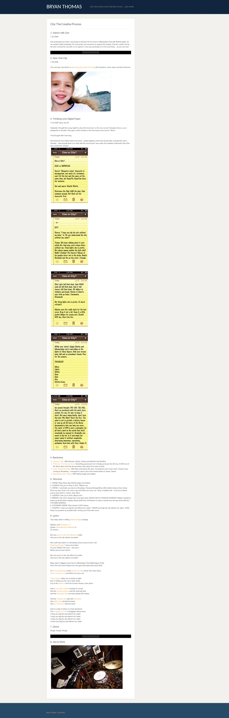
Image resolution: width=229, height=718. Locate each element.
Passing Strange (57, 545)
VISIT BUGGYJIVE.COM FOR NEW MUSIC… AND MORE (112, 7)
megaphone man (60, 611)
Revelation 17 (65, 525)
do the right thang (59, 571)
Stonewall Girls (62, 594)
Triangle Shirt (62, 599)
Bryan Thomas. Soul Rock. (56, 712)
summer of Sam (77, 571)
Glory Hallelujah (69, 527)
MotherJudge (75, 520)
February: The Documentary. (64, 464)
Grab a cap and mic (57, 573)
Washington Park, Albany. (62, 474)
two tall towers (59, 604)
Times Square (55, 578)
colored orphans (63, 591)
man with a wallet (61, 589)
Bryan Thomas (64, 7)
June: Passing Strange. (62, 469)
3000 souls (58, 601)
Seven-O (61, 583)
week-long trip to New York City (83, 67)
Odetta (58, 527)
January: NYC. (58, 461)
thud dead (77, 599)
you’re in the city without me (67, 535)
